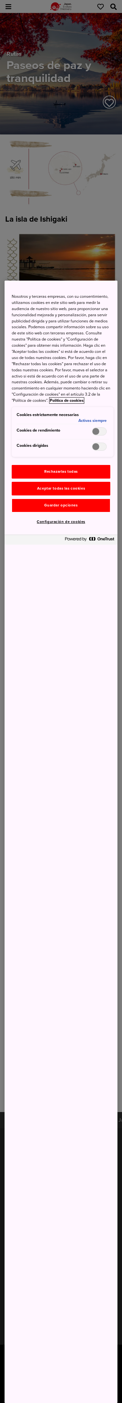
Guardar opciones (60, 505)
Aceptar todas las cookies (61, 488)
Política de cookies (67, 400)
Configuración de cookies (61, 522)
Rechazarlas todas (61, 472)
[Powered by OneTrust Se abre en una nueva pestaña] (89, 541)
